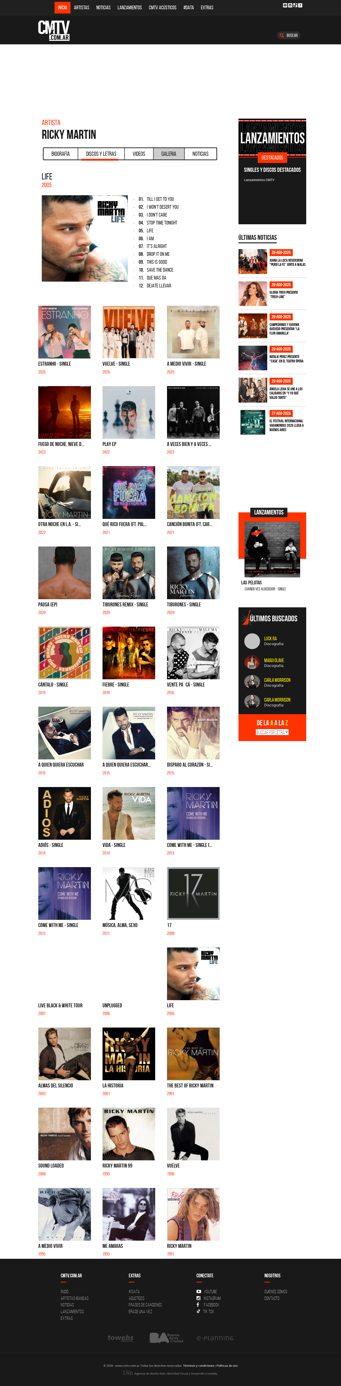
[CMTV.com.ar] (57, 30)
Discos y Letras (101, 153)
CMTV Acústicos (163, 7)
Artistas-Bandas (74, 1298)
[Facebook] (300, 5)
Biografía (60, 153)
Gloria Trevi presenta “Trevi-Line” (284, 294)
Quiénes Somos (275, 1291)
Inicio (62, 7)
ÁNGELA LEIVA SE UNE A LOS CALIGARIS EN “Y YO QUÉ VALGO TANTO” (286, 393)
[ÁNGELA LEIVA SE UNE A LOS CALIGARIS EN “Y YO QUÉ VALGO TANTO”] (252, 390)
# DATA (134, 1291)
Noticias (103, 7)
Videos (139, 153)
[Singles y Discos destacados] (272, 138)
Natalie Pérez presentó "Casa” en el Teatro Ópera (286, 359)
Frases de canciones (145, 1304)
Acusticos (137, 1298)
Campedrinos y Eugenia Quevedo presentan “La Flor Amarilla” (284, 328)
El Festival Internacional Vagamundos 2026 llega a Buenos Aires (287, 425)
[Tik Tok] (295, 5)
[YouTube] (285, 5)
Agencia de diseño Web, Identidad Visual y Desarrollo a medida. (176, 1373)
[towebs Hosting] (121, 1338)
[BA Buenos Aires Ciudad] (165, 1338)
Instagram (212, 1298)
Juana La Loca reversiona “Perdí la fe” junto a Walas (288, 262)
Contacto (272, 1298)
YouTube (210, 1291)
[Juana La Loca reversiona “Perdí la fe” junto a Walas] (252, 261)
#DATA (188, 7)
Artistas (81, 7)
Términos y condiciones (198, 1365)
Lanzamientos (130, 7)
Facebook (211, 1304)
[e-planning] (215, 1338)
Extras (207, 7)
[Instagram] (290, 5)
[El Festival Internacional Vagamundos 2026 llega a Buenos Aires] (252, 422)
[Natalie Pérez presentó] (252, 358)
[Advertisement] (170, 79)
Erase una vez (140, 1311)
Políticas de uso (227, 1365)
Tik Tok (208, 1311)
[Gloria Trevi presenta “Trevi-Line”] (252, 293)
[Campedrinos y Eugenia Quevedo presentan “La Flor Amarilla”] (252, 325)
